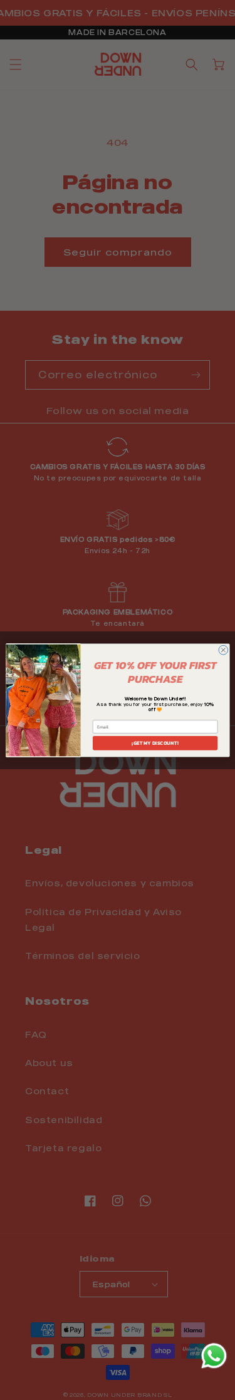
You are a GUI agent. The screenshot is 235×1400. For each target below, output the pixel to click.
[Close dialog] (222, 650)
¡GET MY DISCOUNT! (155, 743)
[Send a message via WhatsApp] (214, 1356)
